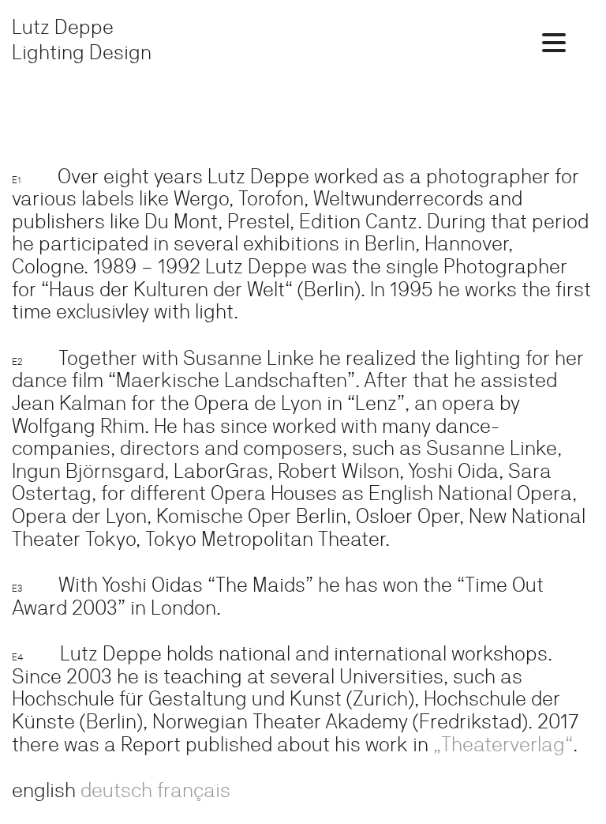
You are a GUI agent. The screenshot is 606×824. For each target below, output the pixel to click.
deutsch (116, 789)
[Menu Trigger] (554, 41)
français (193, 789)
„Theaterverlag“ (503, 744)
